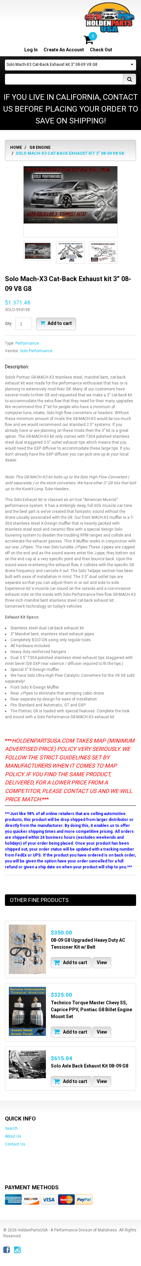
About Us (13, 1136)
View (102, 962)
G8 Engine (40, 147)
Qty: (8, 323)
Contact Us (15, 1144)
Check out (101, 49)
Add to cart (59, 323)
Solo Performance (36, 351)
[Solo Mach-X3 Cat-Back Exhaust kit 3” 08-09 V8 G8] (70, 195)
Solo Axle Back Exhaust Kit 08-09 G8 (89, 1065)
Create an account (64, 49)
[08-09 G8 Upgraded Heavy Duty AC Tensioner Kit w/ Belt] (27, 949)
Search (11, 1128)
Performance (27, 343)
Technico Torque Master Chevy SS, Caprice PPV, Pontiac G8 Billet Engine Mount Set (91, 1009)
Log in (31, 49)
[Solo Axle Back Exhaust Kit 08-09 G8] (27, 1064)
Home (16, 147)
